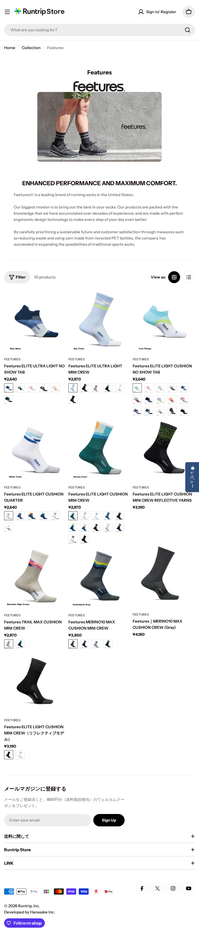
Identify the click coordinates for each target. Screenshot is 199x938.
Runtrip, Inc (28, 905)
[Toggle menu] (7, 12)
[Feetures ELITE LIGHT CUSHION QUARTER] (35, 449)
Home (9, 47)
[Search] (187, 30)
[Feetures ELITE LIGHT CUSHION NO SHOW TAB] (164, 321)
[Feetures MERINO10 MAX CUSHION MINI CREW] (99, 577)
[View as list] (188, 277)
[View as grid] (174, 277)
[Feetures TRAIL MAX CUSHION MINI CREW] (35, 577)
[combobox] (99, 30)
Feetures (12, 359)
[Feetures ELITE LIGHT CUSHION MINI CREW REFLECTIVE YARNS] (164, 449)
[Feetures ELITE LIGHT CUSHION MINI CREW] (99, 449)
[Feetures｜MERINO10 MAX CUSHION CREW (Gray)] (164, 576)
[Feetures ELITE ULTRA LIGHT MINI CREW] (99, 321)
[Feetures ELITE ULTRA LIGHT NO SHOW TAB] (35, 321)
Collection (31, 47)
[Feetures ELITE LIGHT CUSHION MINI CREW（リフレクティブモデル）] (35, 681)
